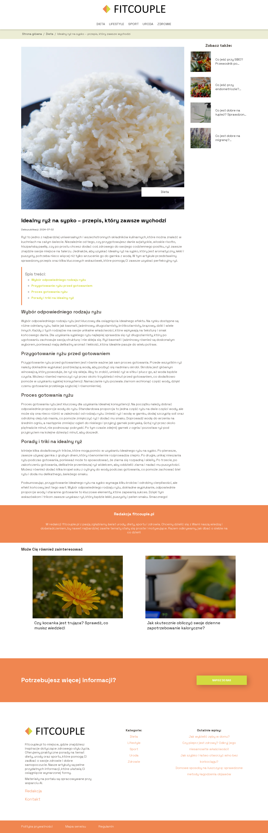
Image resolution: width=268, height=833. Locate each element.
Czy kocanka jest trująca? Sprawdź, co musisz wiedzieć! (71, 625)
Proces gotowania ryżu (49, 292)
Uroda (148, 24)
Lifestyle (116, 24)
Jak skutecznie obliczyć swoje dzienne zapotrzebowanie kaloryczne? (183, 625)
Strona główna (32, 34)
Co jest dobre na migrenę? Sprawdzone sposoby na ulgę (227, 138)
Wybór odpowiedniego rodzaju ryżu (58, 280)
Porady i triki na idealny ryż (52, 298)
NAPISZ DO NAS (221, 680)
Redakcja (33, 790)
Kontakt (32, 799)
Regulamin (106, 826)
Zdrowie (164, 24)
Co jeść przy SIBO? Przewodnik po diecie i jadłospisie (229, 62)
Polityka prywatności (37, 826)
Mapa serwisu (75, 826)
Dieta (101, 24)
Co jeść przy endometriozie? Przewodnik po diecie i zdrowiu (227, 87)
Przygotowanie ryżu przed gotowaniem (61, 286)
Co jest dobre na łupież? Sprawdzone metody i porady (230, 113)
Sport (133, 24)
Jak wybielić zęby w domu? (209, 736)
